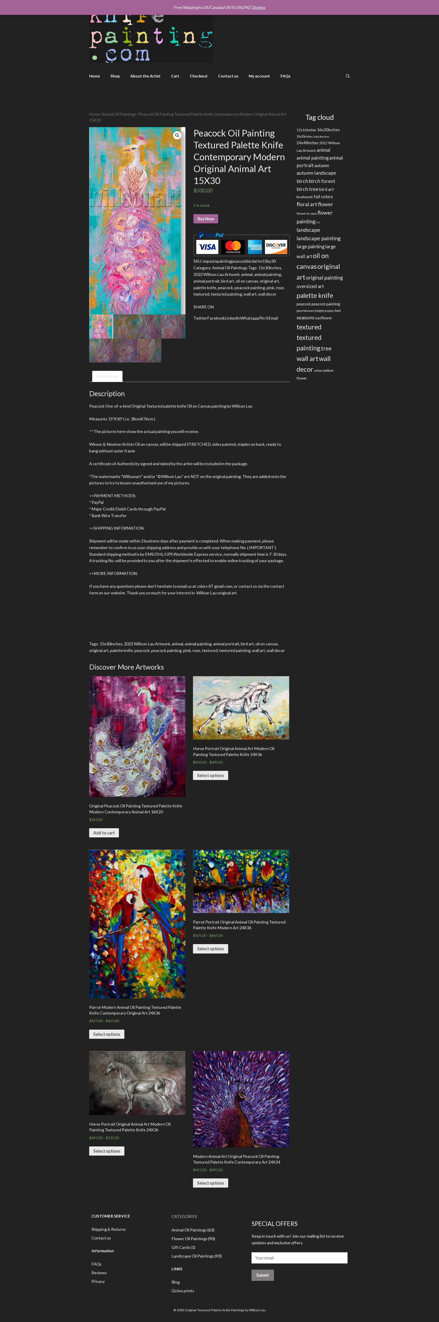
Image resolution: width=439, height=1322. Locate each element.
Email (273, 317)
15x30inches (269, 267)
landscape (308, 230)
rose (280, 287)
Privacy (98, 1281)
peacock (225, 287)
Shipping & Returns (108, 1229)
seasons (305, 317)
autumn (321, 165)
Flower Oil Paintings (189, 1238)
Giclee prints (182, 1290)
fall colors (323, 196)
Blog (175, 1282)
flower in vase (307, 213)
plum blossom (305, 310)
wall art (250, 293)
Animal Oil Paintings (119, 114)
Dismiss (258, 7)
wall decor (267, 293)
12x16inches (306, 130)
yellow (318, 370)
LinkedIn (233, 317)
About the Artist (145, 76)
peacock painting (250, 287)
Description (107, 376)
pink (270, 287)
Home (94, 76)
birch (302, 181)
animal (247, 274)
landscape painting (319, 238)
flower (325, 204)
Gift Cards (180, 1247)
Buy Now (206, 218)
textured (201, 293)
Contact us (228, 76)
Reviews (99, 1272)
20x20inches (305, 136)
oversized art (310, 286)
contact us (247, 586)
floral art (307, 204)
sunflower (323, 318)
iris (318, 222)
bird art (227, 280)
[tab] (107, 376)
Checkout (199, 76)
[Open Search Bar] (348, 76)
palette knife (204, 287)
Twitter (200, 317)
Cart (175, 76)
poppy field (333, 310)
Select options (210, 775)
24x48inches (308, 142)
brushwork (305, 197)
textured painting (226, 293)
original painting (324, 278)
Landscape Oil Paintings (192, 1255)
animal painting (267, 274)
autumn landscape (316, 173)
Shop (115, 76)
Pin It (263, 317)
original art (269, 280)
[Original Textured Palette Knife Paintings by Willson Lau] (151, 32)
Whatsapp (250, 317)
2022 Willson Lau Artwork (216, 274)
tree (326, 348)
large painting (310, 246)
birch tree (308, 189)
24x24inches (321, 136)
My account (259, 76)
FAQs (285, 76)
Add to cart (104, 832)
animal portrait (206, 280)
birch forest (322, 181)
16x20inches (328, 129)
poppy (319, 310)
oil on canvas (247, 280)
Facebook (216, 317)
